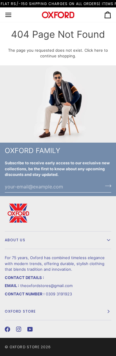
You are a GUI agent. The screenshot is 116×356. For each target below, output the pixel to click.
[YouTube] (30, 329)
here (98, 50)
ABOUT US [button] (15, 239)
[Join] (106, 186)
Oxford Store (25, 346)
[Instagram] (18, 329)
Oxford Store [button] (20, 311)
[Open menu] (14, 14)
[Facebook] (7, 329)
